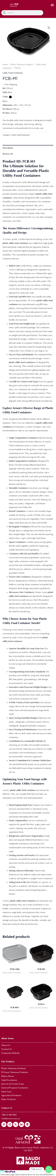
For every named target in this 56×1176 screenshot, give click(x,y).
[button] (52, 5)
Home (5, 65)
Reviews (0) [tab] (8, 154)
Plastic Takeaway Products (22, 65)
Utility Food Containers (13, 73)
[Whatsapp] (48, 1169)
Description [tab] (8, 148)
